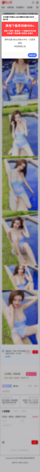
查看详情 (32, 55)
